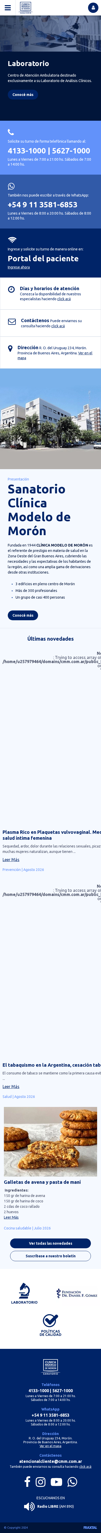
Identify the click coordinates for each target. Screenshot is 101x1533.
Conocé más (22, 615)
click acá (64, 299)
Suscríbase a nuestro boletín (51, 1256)
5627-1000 (71, 150)
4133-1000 (27, 150)
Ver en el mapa (50, 1446)
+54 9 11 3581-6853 (42, 204)
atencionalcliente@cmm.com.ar (50, 1461)
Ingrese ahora (19, 267)
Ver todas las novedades (50, 1243)
